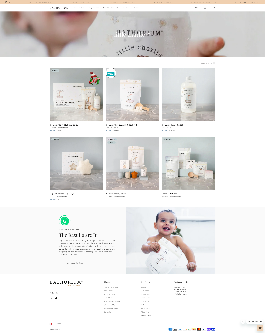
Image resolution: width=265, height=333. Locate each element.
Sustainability (145, 301)
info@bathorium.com (180, 294)
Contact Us (107, 312)
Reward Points (145, 298)
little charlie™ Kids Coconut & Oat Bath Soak (121, 125)
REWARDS (243, 2)
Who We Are (145, 291)
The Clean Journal (109, 294)
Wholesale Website (110, 305)
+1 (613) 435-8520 (180, 292)
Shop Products (79, 8)
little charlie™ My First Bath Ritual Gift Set (64, 125)
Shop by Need (94, 8)
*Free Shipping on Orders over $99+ (28, 2)
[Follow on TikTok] (10, 2)
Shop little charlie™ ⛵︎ (110, 8)
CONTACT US (251, 2)
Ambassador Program (111, 308)
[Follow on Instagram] (6, 2)
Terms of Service (146, 315)
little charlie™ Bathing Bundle (116, 194)
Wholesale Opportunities (112, 301)
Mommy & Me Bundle (169, 194)
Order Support (145, 294)
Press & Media (108, 298)
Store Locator (108, 291)
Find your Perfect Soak (111, 287)
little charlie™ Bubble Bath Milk (172, 125)
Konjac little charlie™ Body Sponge (62, 194)
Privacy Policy (145, 312)
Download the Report (75, 263)
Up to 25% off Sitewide (68, 2)
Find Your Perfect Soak (131, 8)
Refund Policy (145, 308)
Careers (143, 287)
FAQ (258, 2)
